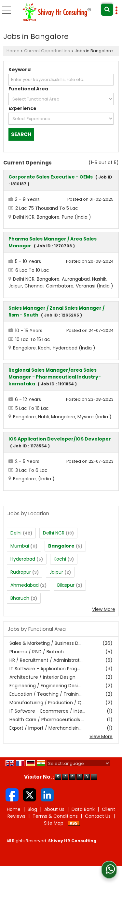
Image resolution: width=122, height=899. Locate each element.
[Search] (107, 10)
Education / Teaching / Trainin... (45, 694)
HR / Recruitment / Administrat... (46, 660)
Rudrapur (20, 572)
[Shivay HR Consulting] (56, 12)
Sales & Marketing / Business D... (45, 643)
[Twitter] (29, 794)
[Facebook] (12, 794)
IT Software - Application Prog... (44, 668)
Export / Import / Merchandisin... (45, 728)
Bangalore (61, 546)
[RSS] (74, 823)
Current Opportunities (47, 51)
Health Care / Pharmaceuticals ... (46, 719)
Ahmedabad (24, 585)
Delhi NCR (53, 533)
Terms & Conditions (55, 816)
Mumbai (19, 546)
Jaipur (56, 572)
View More (103, 609)
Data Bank (83, 809)
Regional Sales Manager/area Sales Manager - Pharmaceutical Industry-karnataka (54, 377)
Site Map (53, 823)
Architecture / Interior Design (42, 677)
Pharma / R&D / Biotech (36, 651)
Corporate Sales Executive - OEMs (50, 177)
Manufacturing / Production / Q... (47, 702)
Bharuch (19, 598)
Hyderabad (22, 559)
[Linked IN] (47, 794)
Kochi (60, 559)
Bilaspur (66, 585)
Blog (32, 809)
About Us (54, 809)
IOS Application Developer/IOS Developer (59, 439)
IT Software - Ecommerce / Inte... (47, 711)
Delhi (15, 533)
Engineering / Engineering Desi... (45, 685)
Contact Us (98, 816)
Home (13, 51)
